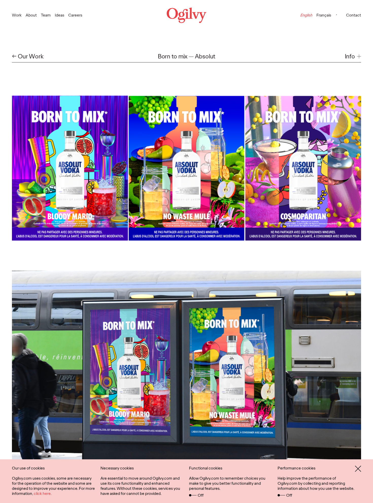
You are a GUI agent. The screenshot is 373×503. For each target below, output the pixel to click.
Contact (353, 15)
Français (323, 15)
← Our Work (28, 56)
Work (17, 15)
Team (46, 15)
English (306, 15)
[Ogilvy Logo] (186, 15)
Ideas (59, 15)
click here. (43, 493)
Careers (75, 15)
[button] (353, 56)
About (31, 15)
